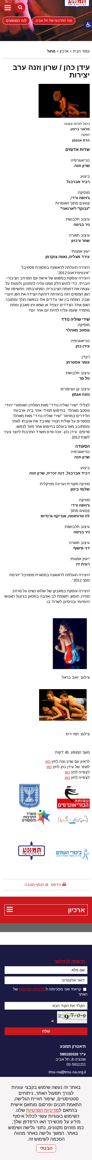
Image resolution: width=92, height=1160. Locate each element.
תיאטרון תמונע (73, 1046)
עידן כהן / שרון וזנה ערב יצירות (51, 71)
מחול (51, 51)
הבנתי (46, 1148)
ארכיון (64, 51)
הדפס (56, 884)
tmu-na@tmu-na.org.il (67, 1072)
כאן (48, 761)
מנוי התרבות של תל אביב (53, 20)
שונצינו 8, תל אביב (70, 1059)
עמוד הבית (81, 51)
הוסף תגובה (34, 884)
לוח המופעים (16, 20)
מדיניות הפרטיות (42, 1110)
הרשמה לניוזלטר (69, 961)
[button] (8, 8)
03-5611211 (76, 1064)
